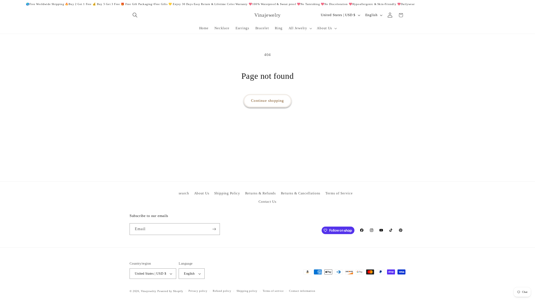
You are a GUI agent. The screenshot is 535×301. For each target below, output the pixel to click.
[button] (135, 15)
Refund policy (222, 290)
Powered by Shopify (170, 291)
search (184, 193)
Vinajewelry (148, 291)
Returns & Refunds (260, 193)
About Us (201, 193)
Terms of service (273, 290)
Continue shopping (267, 100)
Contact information (302, 290)
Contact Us (267, 202)
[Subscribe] (214, 229)
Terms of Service (339, 193)
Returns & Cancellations (301, 193)
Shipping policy (247, 290)
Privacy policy (198, 290)
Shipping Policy (227, 193)
